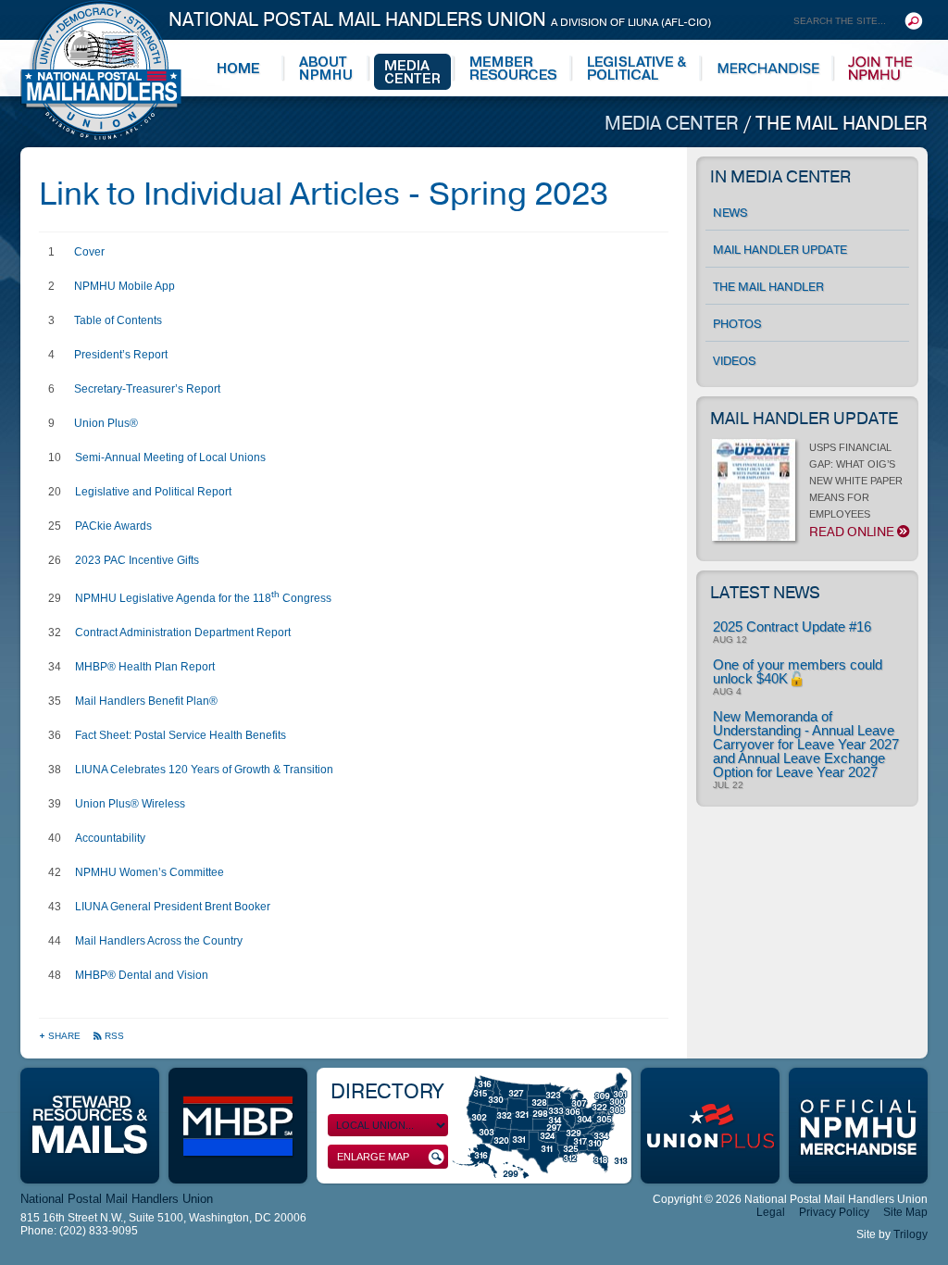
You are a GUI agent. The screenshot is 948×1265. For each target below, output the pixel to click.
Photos (737, 324)
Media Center (674, 123)
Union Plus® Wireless (130, 803)
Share (65, 1036)
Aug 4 (727, 691)
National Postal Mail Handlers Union (439, 19)
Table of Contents (118, 320)
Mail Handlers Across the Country (159, 940)
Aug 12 (730, 640)
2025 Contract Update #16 (792, 626)
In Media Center (780, 177)
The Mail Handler (841, 123)
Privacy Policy (834, 1212)
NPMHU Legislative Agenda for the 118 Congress (203, 598)
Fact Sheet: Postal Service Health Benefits (180, 735)
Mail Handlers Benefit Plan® (146, 701)
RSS (114, 1036)
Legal (770, 1212)
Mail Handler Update (780, 250)
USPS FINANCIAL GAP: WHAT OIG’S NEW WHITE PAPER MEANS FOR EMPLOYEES (856, 491)
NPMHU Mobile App (124, 286)
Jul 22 (728, 785)
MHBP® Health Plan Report (145, 666)
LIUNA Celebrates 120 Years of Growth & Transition (204, 769)
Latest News (765, 593)
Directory (387, 1092)
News (730, 213)
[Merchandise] (769, 68)
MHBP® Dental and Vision (141, 975)
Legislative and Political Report (153, 491)
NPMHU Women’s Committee (149, 872)
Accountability (110, 838)
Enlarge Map (373, 1156)
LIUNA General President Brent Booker (172, 906)
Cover (89, 251)
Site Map (905, 1212)
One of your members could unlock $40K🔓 (797, 671)
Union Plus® (106, 423)
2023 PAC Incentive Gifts (137, 560)
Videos (734, 361)
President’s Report (121, 354)
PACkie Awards (113, 526)
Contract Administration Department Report (183, 632)
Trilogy (910, 1234)
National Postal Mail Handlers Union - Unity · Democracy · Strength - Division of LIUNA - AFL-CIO (100, 70)
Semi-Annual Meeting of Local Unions (170, 457)
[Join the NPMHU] (881, 68)
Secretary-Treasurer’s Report (147, 388)
